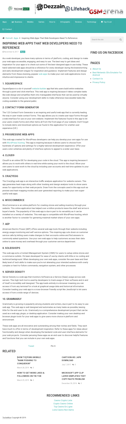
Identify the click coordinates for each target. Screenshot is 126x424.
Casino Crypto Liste (63, 400)
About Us (97, 69)
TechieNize (6, 418)
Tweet (31, 346)
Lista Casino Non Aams (63, 410)
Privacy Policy (99, 82)
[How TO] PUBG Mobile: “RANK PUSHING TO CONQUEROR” (29, 360)
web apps (43, 74)
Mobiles (30, 22)
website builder (39, 88)
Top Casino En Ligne (63, 406)
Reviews (78, 22)
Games (41, 22)
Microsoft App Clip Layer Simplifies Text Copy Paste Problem (74, 376)
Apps (4, 22)
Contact (8, 29)
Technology (91, 22)
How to (52, 22)
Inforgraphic (65, 22)
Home (8, 38)
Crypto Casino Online (63, 403)
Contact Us (98, 78)
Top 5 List (107, 22)
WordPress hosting (16, 142)
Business (18, 22)
